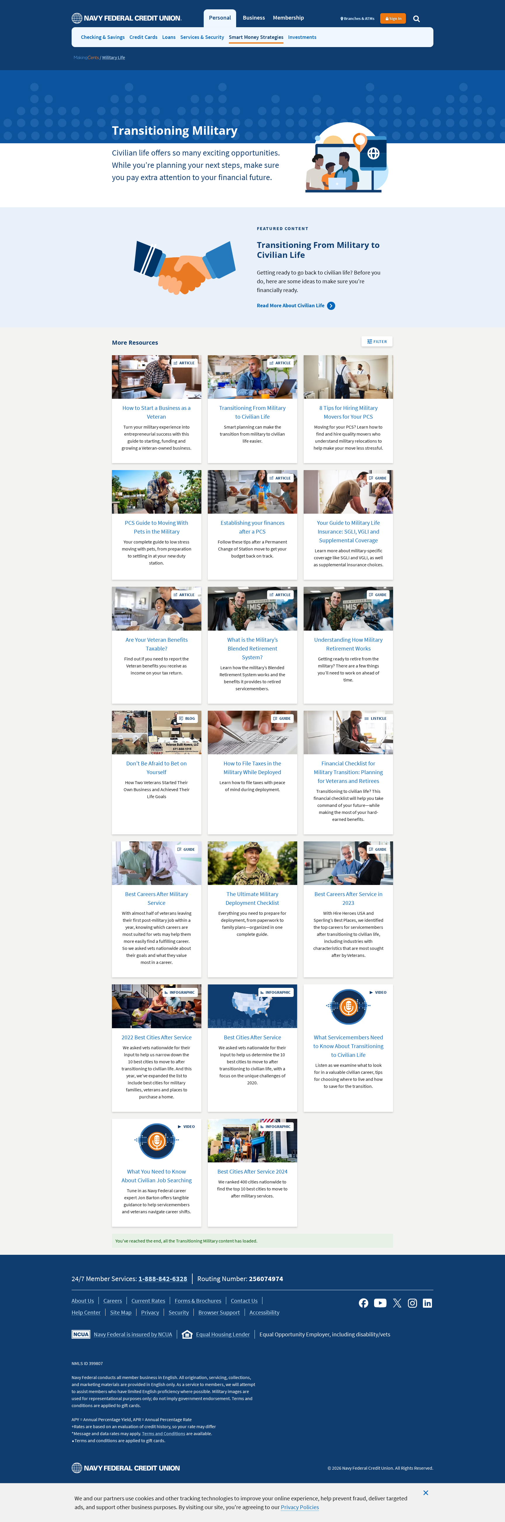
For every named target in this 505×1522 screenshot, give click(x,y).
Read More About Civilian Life (290, 305)
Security (179, 1312)
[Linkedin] (427, 1303)
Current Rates (148, 1300)
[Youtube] (380, 1303)
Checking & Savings (103, 37)
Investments (302, 37)
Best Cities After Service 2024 (252, 1171)
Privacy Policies (300, 1507)
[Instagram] (412, 1303)
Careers (112, 1300)
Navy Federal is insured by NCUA (133, 1334)
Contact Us (244, 1300)
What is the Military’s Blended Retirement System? (252, 648)
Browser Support (219, 1312)
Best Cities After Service (252, 1037)
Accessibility (264, 1312)
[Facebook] (363, 1303)
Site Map (121, 1312)
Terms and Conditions (163, 1433)
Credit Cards (143, 37)
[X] (397, 1303)
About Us (83, 1300)
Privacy (150, 1312)
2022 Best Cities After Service (157, 1037)
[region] (252, 1502)
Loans (169, 37)
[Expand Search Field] (416, 18)
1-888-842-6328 (163, 1278)
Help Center (86, 1312)
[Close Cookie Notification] (425, 1492)
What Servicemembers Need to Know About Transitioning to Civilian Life (348, 1045)
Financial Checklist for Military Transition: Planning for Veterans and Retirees (348, 772)
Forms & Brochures (198, 1300)
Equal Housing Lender (223, 1334)
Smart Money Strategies (256, 37)
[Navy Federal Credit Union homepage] (127, 18)
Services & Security (202, 37)
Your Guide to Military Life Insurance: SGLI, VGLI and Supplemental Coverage (348, 531)
